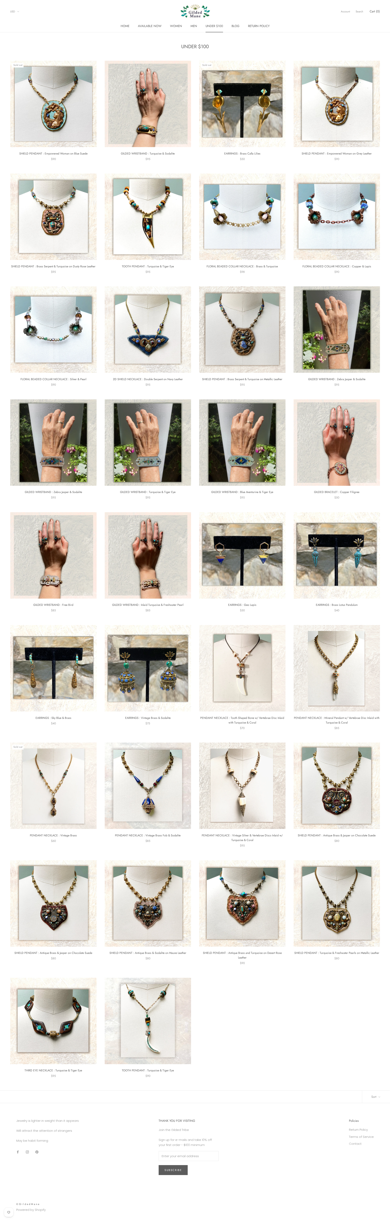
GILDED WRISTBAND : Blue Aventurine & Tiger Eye (242, 492)
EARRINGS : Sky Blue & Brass (53, 718)
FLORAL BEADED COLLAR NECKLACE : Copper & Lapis (336, 266)
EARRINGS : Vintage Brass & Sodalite (148, 718)
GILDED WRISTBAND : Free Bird (53, 605)
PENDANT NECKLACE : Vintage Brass (53, 835)
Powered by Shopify (31, 1210)
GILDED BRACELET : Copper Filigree (336, 492)
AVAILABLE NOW (149, 26)
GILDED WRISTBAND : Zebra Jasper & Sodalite (336, 379)
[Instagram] (27, 1152)
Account (345, 11)
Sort (374, 1097)
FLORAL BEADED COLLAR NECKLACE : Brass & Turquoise (242, 266)
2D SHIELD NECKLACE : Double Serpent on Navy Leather (148, 379)
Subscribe (173, 1170)
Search (359, 11)
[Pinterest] (36, 1152)
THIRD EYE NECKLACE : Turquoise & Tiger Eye (53, 1070)
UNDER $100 (214, 26)
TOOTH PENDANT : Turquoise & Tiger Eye (148, 266)
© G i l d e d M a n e (27, 1204)
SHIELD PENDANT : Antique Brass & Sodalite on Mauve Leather (147, 953)
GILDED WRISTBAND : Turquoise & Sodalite (148, 153)
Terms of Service (361, 1137)
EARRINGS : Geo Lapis (242, 605)
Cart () (375, 11)
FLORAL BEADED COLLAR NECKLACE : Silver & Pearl (53, 379)
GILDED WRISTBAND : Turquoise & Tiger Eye (148, 492)
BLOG (235, 26)
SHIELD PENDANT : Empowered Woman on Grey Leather (337, 153)
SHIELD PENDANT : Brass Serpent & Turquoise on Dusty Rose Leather (53, 266)
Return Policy (358, 1129)
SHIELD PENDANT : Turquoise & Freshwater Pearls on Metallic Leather (336, 953)
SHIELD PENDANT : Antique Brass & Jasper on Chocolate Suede (337, 835)
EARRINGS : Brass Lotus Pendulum (337, 605)
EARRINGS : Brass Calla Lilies (242, 153)
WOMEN (176, 26)
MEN (194, 26)
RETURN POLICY (259, 26)
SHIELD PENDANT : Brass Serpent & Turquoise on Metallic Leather (242, 379)
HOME (125, 26)
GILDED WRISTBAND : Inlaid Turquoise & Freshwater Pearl (147, 605)
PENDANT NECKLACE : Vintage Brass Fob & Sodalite (148, 835)
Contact (355, 1144)
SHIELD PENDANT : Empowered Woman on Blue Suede (53, 153)
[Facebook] (17, 1152)
